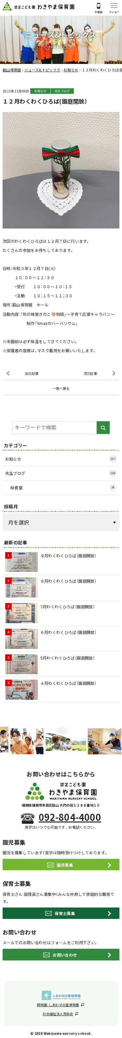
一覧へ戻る (61, 388)
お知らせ (40, 91)
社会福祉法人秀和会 (58, 1013)
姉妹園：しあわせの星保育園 (58, 1004)
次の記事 (90, 373)
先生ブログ (62, 91)
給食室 (62, 487)
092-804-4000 (70, 817)
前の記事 (31, 373)
